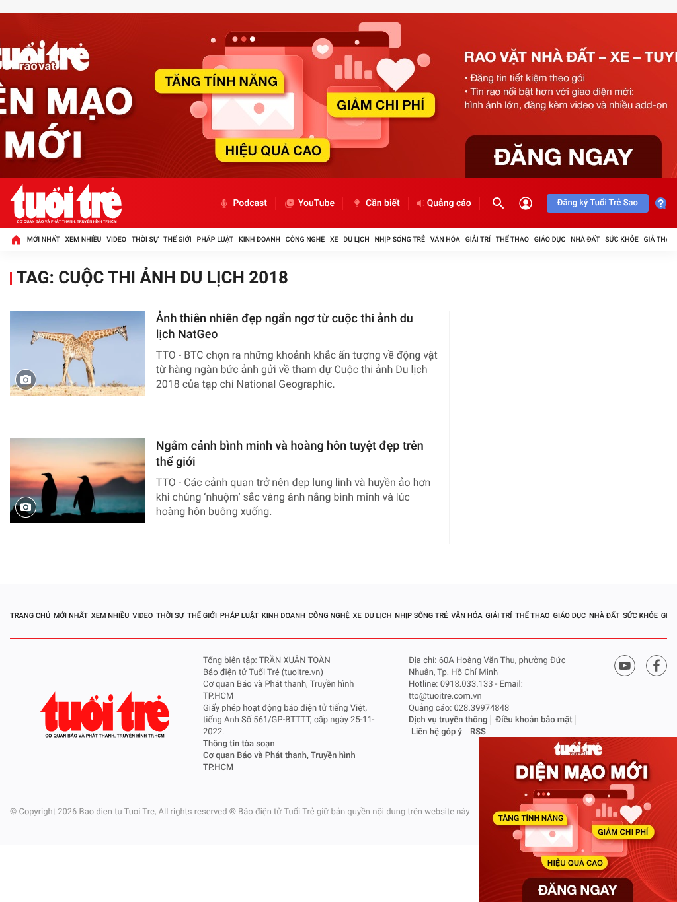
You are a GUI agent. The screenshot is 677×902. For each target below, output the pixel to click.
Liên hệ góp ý (436, 732)
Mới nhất (43, 239)
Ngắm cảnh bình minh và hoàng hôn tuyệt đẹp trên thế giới (290, 454)
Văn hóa (445, 239)
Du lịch (356, 239)
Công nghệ (305, 239)
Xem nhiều (83, 239)
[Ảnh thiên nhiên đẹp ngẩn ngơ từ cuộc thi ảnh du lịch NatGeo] (77, 353)
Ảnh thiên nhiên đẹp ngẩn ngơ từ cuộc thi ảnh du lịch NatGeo (284, 326)
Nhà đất (585, 239)
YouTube (316, 203)
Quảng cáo (449, 203)
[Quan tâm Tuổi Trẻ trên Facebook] (656, 665)
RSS (478, 732)
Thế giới (177, 239)
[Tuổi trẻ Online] (106, 714)
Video (116, 239)
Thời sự (145, 239)
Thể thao (512, 239)
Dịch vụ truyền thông (448, 720)
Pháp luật (215, 239)
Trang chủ (30, 615)
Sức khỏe (621, 239)
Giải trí (478, 239)
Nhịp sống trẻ (399, 239)
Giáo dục (550, 239)
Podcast (250, 203)
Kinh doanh (259, 239)
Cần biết (383, 203)
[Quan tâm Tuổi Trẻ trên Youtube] (624, 665)
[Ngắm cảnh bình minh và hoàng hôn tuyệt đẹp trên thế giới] (77, 480)
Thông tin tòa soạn (239, 744)
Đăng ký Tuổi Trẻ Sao (597, 203)
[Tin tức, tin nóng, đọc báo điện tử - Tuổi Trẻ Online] (66, 203)
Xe (334, 239)
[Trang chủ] (16, 239)
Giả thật (658, 239)
